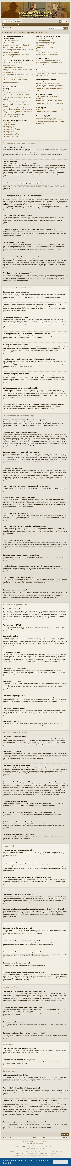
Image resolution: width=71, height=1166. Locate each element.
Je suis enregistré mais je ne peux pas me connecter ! (17, 45)
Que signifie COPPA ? (9, 42)
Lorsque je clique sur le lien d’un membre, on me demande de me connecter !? (18, 81)
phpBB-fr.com (38, 1145)
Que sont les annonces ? (9, 131)
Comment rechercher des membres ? (46, 87)
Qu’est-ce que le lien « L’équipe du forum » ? (48, 54)
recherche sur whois (42, 1104)
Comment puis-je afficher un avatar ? (13, 77)
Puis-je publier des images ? (10, 128)
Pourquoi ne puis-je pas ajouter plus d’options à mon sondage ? (17, 98)
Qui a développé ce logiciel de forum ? (46, 118)
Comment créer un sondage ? (11, 96)
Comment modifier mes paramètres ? (13, 62)
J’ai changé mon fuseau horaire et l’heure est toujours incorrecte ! (17, 70)
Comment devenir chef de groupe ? (45, 47)
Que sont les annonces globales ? (12, 129)
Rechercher (7, 24)
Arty (32, 1143)
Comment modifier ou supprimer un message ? (15, 92)
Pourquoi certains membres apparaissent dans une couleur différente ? (52, 49)
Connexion (14, 24)
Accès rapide (5, 22)
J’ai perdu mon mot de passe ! (11, 52)
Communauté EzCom (21, 1146)
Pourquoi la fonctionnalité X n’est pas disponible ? (49, 119)
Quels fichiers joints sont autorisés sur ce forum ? (49, 110)
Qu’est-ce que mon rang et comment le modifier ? (16, 79)
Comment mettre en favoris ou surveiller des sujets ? (50, 100)
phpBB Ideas (19, 1092)
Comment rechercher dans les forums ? (46, 82)
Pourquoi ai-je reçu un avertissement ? (13, 108)
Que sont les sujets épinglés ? (11, 133)
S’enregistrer (23, 24)
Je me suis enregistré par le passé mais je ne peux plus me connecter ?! (18, 50)
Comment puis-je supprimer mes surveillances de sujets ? (51, 103)
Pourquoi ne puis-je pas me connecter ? (13, 47)
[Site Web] (35, 10)
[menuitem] (60, 21)
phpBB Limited (46, 1077)
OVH (43, 1148)
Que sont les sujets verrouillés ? (11, 134)
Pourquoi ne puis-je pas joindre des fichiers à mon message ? (16, 105)
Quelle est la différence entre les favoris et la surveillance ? (48, 97)
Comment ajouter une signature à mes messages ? (16, 94)
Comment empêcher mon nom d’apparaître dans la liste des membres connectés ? (18, 64)
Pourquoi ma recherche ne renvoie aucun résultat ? (49, 83)
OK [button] (61, 1162)
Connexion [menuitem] (64, 22)
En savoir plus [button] (7, 1163)
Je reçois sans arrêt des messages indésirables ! (49, 62)
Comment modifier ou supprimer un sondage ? (15, 101)
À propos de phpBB (25, 1080)
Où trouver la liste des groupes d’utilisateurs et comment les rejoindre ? (51, 44)
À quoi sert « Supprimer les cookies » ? (13, 56)
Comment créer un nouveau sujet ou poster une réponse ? (18, 91)
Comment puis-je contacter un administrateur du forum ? (51, 124)
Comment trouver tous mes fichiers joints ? (47, 111)
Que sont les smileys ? (9, 126)
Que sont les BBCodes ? (9, 122)
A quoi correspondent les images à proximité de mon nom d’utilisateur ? (18, 75)
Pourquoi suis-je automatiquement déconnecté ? (16, 54)
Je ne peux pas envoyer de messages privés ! (48, 60)
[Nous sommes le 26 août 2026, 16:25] (47, 28)
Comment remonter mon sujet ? (11, 116)
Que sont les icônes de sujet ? (11, 136)
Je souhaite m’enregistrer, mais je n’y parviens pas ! (17, 44)
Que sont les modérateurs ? (43, 40)
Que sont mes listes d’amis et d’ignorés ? (47, 72)
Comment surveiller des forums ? (45, 102)
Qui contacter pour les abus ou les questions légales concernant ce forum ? (50, 122)
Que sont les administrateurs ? (44, 39)
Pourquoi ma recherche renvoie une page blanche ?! (50, 85)
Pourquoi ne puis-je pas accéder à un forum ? (15, 103)
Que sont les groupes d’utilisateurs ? (46, 42)
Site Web (10, 21)
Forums (19, 21)
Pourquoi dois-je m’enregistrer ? (11, 40)
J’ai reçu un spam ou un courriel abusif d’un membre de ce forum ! (51, 64)
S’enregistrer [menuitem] (67, 22)
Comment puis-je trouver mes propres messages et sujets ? (50, 89)
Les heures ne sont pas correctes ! (12, 67)
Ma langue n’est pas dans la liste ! (12, 72)
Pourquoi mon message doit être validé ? (14, 114)
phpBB (11, 352)
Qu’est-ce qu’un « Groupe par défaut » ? (47, 52)
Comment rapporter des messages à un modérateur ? (17, 109)
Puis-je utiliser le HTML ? (10, 124)
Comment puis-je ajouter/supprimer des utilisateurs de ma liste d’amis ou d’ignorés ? (51, 74)
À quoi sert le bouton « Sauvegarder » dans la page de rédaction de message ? (17, 112)
